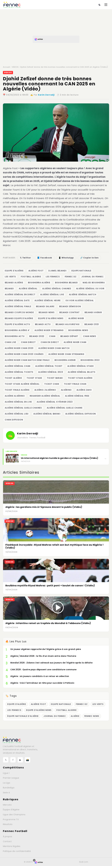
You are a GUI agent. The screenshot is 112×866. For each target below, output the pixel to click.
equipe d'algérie (14, 270)
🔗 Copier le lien (89, 257)
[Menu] (105, 4)
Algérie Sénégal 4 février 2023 (55, 401)
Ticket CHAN (51, 384)
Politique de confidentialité (17, 851)
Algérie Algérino (15, 396)
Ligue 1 (6, 773)
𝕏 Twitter (25, 257)
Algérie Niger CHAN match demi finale (27, 360)
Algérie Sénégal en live (18, 401)
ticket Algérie (13, 378)
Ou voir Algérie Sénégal (79, 300)
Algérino (66, 390)
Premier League (11, 777)
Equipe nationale (81, 270)
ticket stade (34, 378)
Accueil (6, 67)
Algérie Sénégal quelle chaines (23, 407)
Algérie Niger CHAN (75, 342)
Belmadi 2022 (36, 336)
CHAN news (89, 336)
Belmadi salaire (45, 306)
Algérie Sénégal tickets (19, 372)
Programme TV (11, 819)
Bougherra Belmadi (66, 282)
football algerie (31, 276)
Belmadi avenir (93, 312)
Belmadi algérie (14, 282)
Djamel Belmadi (57, 270)
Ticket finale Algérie (17, 390)
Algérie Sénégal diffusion (80, 413)
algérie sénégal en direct (20, 294)
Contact (7, 841)
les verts (10, 276)
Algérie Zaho (84, 390)
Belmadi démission (70, 306)
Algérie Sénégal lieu (16, 413)
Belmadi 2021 (91, 324)
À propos (7, 836)
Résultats (7, 824)
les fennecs (53, 276)
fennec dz (70, 276)
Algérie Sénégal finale (18, 306)
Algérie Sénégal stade (80, 366)
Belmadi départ (69, 336)
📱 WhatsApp (66, 257)
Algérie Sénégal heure (48, 300)
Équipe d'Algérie (11, 809)
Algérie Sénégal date (17, 300)
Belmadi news (46, 312)
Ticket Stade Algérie (80, 378)
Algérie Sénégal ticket (48, 366)
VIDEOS (15, 67)
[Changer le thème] (99, 4)
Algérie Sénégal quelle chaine (64, 407)
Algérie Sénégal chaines (56, 288)
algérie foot (36, 270)
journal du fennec (92, 276)
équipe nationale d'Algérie (22, 716)
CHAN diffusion (14, 419)
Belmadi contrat (69, 312)
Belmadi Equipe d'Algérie (19, 318)
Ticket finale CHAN (75, 384)
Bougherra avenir (65, 360)
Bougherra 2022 (90, 360)
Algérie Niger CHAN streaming (66, 354)
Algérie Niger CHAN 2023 (19, 348)
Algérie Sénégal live (52, 294)
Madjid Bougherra (94, 282)
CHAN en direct (50, 342)
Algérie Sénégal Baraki (46, 413)
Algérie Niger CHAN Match (54, 348)
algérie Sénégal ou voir (90, 288)
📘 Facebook (44, 257)
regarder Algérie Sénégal (45, 396)
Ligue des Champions (14, 814)
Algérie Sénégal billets (81, 372)
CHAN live (10, 342)
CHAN (52, 336)
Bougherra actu (14, 336)
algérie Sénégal (28, 288)
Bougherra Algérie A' (17, 330)
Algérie (75, 716)
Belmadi (9, 288)
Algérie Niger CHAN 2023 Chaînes (24, 354)
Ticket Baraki (55, 378)
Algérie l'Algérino (45, 390)
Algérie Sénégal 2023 (50, 372)
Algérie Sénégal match (82, 294)
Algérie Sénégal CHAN (17, 366)
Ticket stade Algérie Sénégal (22, 384)
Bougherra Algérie (39, 282)
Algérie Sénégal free (77, 396)
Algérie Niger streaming (49, 330)
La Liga (6, 782)
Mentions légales (11, 846)
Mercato (7, 804)
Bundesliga (8, 787)
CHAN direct (28, 342)
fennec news (91, 716)
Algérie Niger (76, 318)
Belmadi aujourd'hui (67, 324)
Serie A (6, 792)
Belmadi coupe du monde (19, 312)
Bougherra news (78, 330)
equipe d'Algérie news (50, 318)
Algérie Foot (10, 168)
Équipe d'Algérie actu (17, 324)
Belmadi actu (43, 324)
